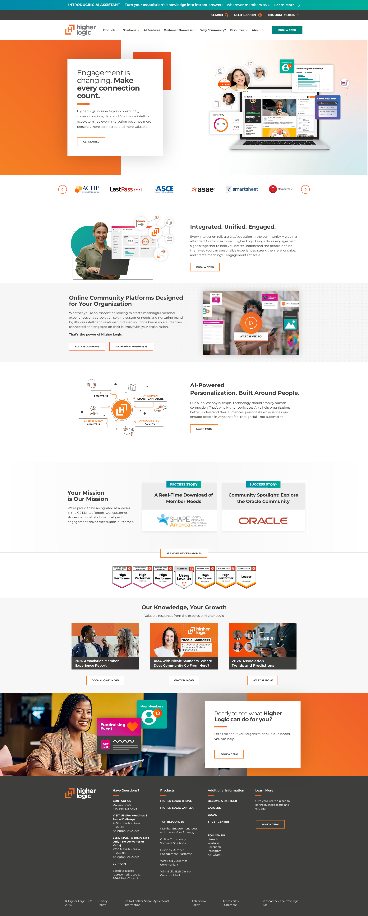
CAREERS (214, 808)
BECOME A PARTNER (222, 801)
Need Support (245, 15)
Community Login (281, 15)
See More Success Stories (184, 553)
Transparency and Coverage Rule (279, 903)
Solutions (129, 30)
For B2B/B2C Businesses (131, 346)
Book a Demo (287, 30)
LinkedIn (213, 839)
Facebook (214, 847)
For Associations (87, 346)
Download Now (105, 680)
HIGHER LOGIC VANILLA (177, 808)
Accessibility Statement (231, 903)
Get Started (91, 141)
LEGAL (212, 814)
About (256, 30)
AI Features (152, 30)
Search (217, 15)
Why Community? (213, 30)
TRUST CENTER (218, 821)
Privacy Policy (103, 903)
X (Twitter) (215, 854)
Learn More (284, 5)
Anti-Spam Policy (198, 903)
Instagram (215, 851)
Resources (237, 30)
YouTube (213, 843)
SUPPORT (119, 864)
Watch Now (184, 680)
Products (109, 30)
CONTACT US (122, 801)
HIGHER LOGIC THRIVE (176, 801)
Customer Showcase (178, 30)
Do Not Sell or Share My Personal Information (146, 903)
